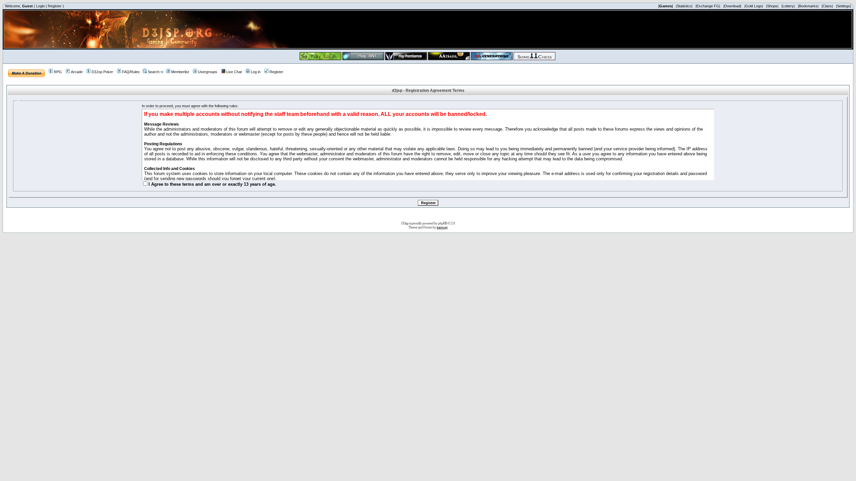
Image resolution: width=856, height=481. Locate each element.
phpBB (442, 223)
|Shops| (772, 6)
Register (55, 6)
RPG (58, 72)
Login (40, 6)
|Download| (732, 6)
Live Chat (234, 72)
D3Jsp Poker (102, 72)
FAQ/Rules (131, 72)
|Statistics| (684, 6)
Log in (255, 72)
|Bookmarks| (808, 6)
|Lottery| (788, 6)
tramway (442, 227)
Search (153, 72)
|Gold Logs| (753, 6)
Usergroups (207, 72)
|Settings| (843, 6)
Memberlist (180, 72)
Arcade (77, 72)
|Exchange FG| (708, 6)
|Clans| (827, 6)
